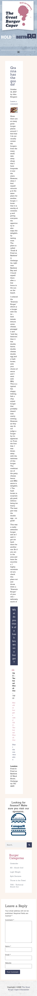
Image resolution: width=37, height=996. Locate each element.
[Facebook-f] (29, 36)
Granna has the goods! (13, 76)
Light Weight (15, 872)
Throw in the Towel (18, 880)
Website (8, 963)
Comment (9, 920)
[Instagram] (34, 36)
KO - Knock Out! (16, 868)
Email (8, 954)
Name (8, 946)
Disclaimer (24, 990)
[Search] (29, 844)
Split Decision (15, 876)
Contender (14, 863)
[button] (18, 52)
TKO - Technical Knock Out (16, 886)
